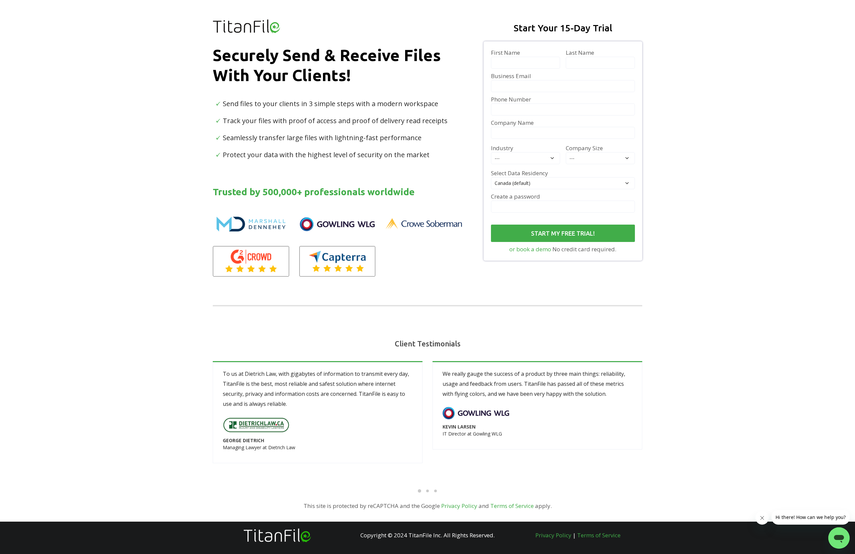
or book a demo (530, 249)
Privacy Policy (459, 506)
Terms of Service (512, 506)
